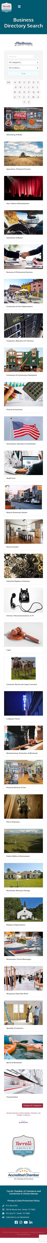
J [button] (28, 87)
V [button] (28, 97)
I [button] (24, 87)
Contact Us (26, 1115)
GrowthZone (26, 1234)
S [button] (15, 97)
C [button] (24, 82)
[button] (32, 1105)
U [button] (24, 97)
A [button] (15, 82)
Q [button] (33, 92)
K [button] (33, 87)
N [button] (19, 92)
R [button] (38, 92)
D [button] (29, 82)
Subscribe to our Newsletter (17, 1217)
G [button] (15, 87)
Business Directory (12, 1113)
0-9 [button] (8, 82)
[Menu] (19, 6)
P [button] (29, 92)
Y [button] (24, 102)
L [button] (37, 87)
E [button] (33, 82)
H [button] (20, 87)
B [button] (19, 82)
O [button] (24, 92)
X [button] (38, 97)
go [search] (24, 73)
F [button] (38, 82)
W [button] (33, 97)
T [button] (19, 97)
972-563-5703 (11, 1206)
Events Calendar (24, 1113)
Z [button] (28, 102)
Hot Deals (34, 1113)
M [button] (15, 92)
